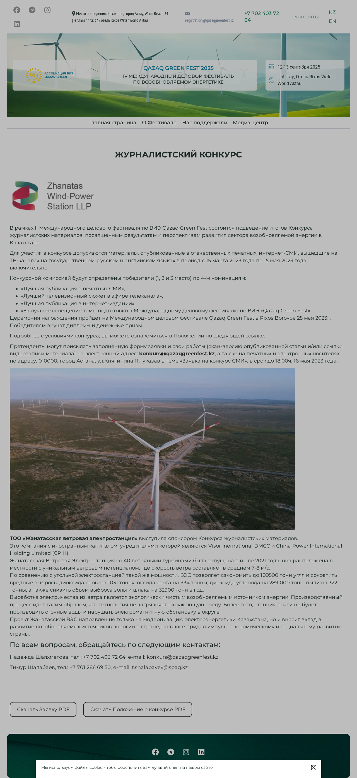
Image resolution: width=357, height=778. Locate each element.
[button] (314, 767)
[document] (178, 389)
